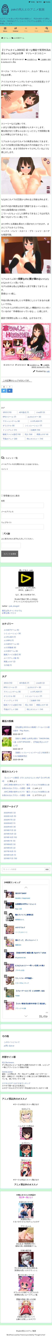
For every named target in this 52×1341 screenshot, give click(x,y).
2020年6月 (9, 823)
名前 (3, 501)
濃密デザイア (19, 911)
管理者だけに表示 (11, 495)
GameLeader (7, 1072)
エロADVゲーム (11, 644)
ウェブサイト (6, 522)
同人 (14, 62)
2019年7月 (9, 841)
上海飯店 (18, 949)
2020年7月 (9, 820)
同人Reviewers (8, 1062)
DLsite (43, 1016)
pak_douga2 (14, 606)
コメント (4, 469)
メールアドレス (7, 511)
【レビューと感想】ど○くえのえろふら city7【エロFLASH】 (26, 779)
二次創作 (44, 59)
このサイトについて (12, 1042)
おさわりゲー (7, 62)
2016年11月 (10, 858)
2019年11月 (10, 830)
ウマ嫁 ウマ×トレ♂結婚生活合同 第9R (29, 918)
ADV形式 (24, 412)
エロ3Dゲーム (19, 38)
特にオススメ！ (35, 439)
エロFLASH (36, 421)
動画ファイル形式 (12, 434)
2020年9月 (10, 813)
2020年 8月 (10, 816)
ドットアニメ (10, 430)
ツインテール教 (20, 961)
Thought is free (40, 1335)
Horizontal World (21, 985)
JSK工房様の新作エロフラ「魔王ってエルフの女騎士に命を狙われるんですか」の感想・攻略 (25, 786)
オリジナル (9, 425)
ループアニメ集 (11, 658)
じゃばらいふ (19, 936)
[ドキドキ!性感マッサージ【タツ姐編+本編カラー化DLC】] (8, 959)
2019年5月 (9, 848)
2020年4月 (10, 827)
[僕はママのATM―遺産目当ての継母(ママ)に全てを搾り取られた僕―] (8, 995)
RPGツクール (9, 417)
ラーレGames (20, 1010)
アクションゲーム (11, 421)
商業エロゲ (42, 434)
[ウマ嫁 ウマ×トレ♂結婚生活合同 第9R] (8, 921)
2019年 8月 (10, 837)
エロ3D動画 (10, 647)
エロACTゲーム (11, 630)
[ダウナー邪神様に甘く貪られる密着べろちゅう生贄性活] (8, 934)
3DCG (34, 367)
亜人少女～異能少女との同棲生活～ (28, 1005)
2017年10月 (10, 851)
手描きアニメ (10, 439)
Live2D (40, 412)
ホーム (6, 38)
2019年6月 (10, 844)
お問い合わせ (9, 1046)
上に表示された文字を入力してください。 (18, 539)
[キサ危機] (8, 983)
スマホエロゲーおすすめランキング (16, 1083)
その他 (8, 665)
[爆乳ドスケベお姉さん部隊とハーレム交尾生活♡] (8, 909)
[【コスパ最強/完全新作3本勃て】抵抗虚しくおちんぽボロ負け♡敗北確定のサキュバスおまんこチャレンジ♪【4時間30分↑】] (8, 896)
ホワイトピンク (20, 974)
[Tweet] (4, 391)
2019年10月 (10, 834)
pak (48, 371)
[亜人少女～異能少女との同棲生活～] (8, 1008)
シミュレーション (33, 425)
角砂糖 (17, 923)
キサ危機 (18, 980)
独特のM (18, 997)
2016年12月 (10, 855)
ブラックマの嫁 (20, 898)
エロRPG (9, 640)
